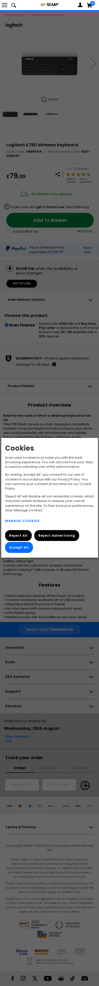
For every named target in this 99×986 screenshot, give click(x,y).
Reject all (18, 535)
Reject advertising (56, 535)
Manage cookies (22, 520)
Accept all (19, 547)
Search (13, 5)
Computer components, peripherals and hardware (49, 4)
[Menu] (4, 5)
